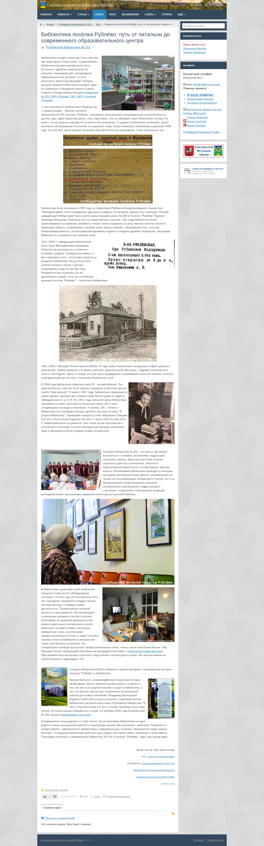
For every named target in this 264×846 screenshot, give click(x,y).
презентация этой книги (76, 714)
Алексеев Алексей (194, 48)
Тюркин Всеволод (194, 52)
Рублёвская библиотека (118, 796)
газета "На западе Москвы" (161, 756)
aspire (97, 796)
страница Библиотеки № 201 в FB (158, 763)
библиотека (51, 790)
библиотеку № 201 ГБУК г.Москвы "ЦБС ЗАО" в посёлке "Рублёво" (70, 96)
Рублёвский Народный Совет (201, 132)
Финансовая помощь (200, 98)
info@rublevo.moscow (206, 84)
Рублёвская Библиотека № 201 (68, 47)
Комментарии (52, 807)
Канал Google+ (196, 125)
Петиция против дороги (202, 102)
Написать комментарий (60, 818)
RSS (173, 814)
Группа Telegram (197, 117)
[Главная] (40, 24)
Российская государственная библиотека (154, 770)
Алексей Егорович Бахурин (145, 651)
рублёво (63, 790)
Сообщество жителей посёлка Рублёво (155, 777)
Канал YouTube (196, 121)
